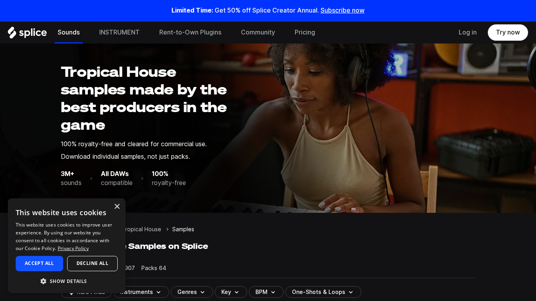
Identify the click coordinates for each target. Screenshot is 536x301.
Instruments (136, 292)
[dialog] (67, 245)
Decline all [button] (92, 263)
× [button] (117, 207)
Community (258, 32)
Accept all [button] (39, 263)
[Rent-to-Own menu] (227, 32)
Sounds (69, 32)
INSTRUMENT (119, 32)
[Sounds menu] (85, 32)
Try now (508, 32)
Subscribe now (343, 10)
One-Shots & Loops (318, 292)
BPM (261, 292)
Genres (187, 292)
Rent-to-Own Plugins (190, 32)
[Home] (27, 34)
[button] (67, 280)
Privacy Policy (73, 248)
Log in (468, 32)
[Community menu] (281, 32)
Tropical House (141, 229)
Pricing (305, 32)
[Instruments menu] (145, 32)
